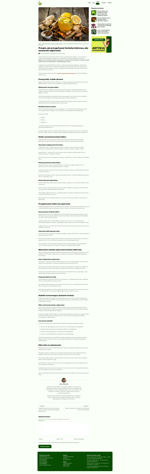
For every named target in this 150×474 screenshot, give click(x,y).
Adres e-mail (60, 439)
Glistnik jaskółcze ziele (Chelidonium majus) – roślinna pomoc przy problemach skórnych (102, 13)
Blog (94, 2)
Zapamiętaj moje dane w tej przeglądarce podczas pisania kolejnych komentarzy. (59, 442)
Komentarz (41, 420)
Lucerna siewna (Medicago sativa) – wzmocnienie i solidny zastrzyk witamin (103, 32)
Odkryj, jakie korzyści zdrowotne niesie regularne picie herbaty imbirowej (77, 408)
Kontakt (110, 2)
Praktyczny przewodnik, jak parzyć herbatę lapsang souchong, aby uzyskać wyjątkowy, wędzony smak (49, 409)
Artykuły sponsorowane (68, 456)
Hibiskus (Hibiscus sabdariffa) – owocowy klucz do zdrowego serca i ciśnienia (104, 25)
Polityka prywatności (67, 463)
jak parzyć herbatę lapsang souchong (66, 73)
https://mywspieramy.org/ (45, 465)
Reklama (104, 2)
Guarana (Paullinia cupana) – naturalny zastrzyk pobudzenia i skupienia (104, 19)
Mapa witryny (66, 466)
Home (89, 2)
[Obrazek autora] (39, 53)
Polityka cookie (66, 464)
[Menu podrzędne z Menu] (97, 4)
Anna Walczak (46, 53)
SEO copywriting (66, 459)
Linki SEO (65, 458)
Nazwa (41, 439)
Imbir (39, 82)
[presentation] (93, 12)
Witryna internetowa (79, 439)
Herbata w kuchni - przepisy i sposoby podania (52, 43)
